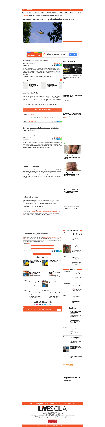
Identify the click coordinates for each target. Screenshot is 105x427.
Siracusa (72, 9)
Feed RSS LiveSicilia (54, 425)
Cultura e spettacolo (46, 12)
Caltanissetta (57, 9)
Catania (48, 9)
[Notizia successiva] (61, 80)
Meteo (37, 12)
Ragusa (68, 9)
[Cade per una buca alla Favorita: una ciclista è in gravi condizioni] (31, 85)
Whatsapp (73, 12)
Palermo (44, 9)
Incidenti (28, 243)
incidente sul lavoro (30, 114)
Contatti (43, 425)
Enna (61, 9)
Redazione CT (32, 63)
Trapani (76, 9)
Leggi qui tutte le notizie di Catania (42, 109)
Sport (55, 12)
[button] (64, 382)
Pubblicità (47, 425)
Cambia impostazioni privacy (64, 425)
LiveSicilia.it (25, 15)
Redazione (51, 262)
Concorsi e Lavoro (64, 12)
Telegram (23, 12)
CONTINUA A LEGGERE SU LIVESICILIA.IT (42, 254)
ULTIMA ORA (39, 9)
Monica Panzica (30, 137)
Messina (64, 9)
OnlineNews (65, 79)
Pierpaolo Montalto (75, 288)
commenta (44, 117)
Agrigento (52, 9)
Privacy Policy (38, 425)
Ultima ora (30, 12)
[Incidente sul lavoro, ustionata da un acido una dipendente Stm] (49, 85)
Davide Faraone (74, 276)
